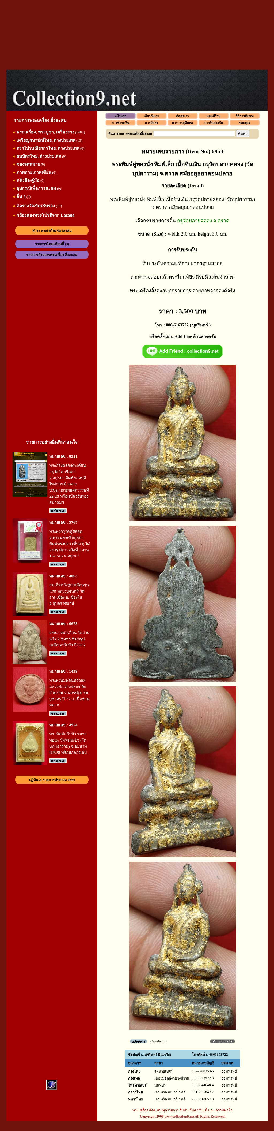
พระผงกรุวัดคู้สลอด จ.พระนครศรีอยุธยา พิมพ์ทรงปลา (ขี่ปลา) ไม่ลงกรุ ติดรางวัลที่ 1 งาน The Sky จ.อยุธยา (69, 543)
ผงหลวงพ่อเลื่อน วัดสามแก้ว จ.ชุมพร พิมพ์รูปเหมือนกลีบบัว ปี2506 (69, 639)
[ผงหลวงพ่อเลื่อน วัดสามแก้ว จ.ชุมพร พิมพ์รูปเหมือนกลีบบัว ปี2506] (30, 663)
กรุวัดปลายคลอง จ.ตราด (203, 221)
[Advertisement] (137, 34)
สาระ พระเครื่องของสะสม (52, 231)
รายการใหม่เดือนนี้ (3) (52, 244)
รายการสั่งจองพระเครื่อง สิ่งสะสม (52, 255)
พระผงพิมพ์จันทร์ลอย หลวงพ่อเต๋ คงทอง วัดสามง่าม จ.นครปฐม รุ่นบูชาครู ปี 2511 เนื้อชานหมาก (69, 692)
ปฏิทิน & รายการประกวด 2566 (52, 780)
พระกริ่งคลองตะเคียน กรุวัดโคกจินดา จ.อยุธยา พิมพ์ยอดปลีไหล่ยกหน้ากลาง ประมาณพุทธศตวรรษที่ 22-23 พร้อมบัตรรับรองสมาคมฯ (69, 484)
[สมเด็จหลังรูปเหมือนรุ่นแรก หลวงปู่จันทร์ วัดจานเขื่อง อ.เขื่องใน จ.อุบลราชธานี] (30, 615)
